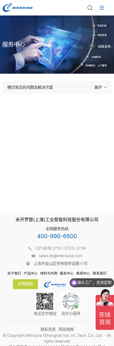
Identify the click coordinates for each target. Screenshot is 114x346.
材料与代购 (49, 273)
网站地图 (66, 329)
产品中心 (31, 273)
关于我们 (14, 273)
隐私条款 (48, 329)
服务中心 (67, 273)
